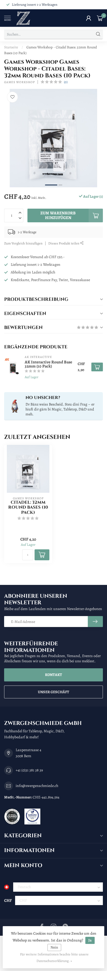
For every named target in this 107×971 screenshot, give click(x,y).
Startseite (11, 47)
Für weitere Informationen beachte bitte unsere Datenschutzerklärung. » (54, 957)
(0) (65, 82)
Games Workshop (19, 82)
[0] (100, 18)
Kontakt (53, 674)
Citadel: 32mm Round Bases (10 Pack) (28, 507)
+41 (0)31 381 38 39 (29, 770)
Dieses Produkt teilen (64, 243)
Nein (54, 947)
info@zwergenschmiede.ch (37, 785)
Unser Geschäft (53, 692)
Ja (90, 940)
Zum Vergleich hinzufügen (23, 243)
